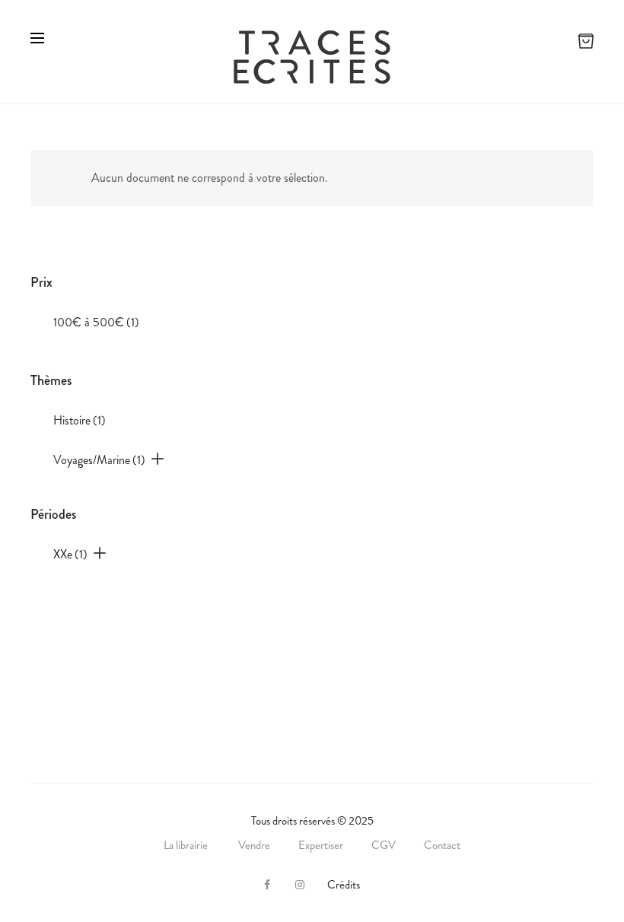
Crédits (343, 884)
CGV (383, 845)
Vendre (254, 845)
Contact (442, 845)
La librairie (187, 845)
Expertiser (320, 845)
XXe (70, 554)
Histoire (79, 420)
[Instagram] (299, 884)
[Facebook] (267, 884)
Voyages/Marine (99, 460)
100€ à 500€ (96, 322)
